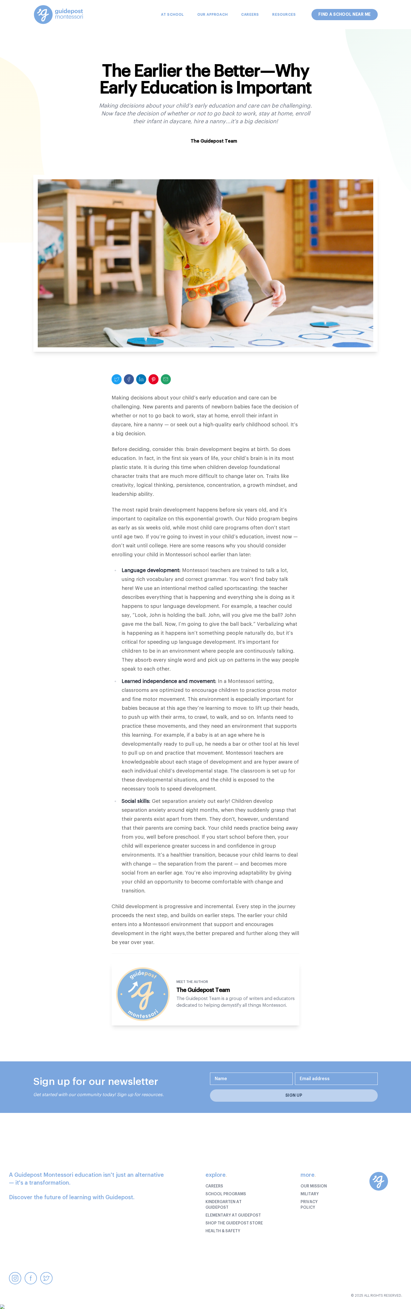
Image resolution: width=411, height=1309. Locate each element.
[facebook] (129, 379)
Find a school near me (344, 15)
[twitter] (117, 379)
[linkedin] (141, 379)
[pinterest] (153, 379)
